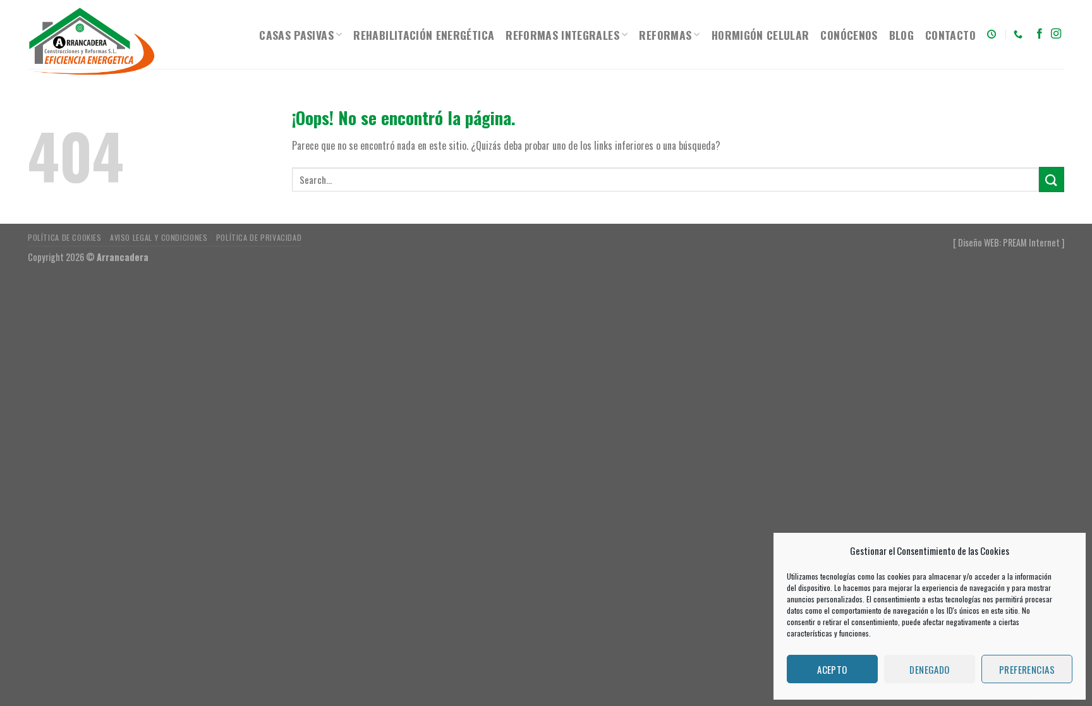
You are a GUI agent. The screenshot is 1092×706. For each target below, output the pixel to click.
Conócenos (848, 35)
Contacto (950, 35)
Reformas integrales (562, 35)
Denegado (929, 669)
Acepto (832, 669)
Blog (901, 35)
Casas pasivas (296, 35)
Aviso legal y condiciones (158, 237)
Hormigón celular (761, 35)
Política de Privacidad (258, 237)
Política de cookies (65, 237)
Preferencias (1027, 669)
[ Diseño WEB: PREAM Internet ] (1008, 242)
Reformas (665, 35)
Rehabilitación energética (423, 35)
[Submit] (1051, 179)
